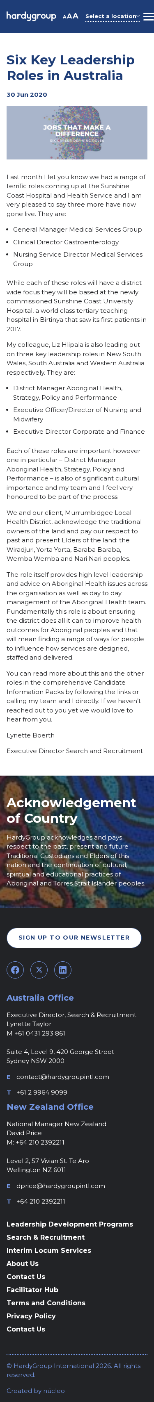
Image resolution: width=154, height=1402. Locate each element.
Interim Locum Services (49, 1250)
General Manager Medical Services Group (77, 229)
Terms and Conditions (46, 1303)
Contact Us (26, 1277)
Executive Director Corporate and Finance (79, 431)
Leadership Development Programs (70, 1224)
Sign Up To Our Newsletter (74, 937)
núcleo (53, 1391)
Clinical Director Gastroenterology (66, 242)
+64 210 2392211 (40, 1201)
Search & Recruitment (46, 1237)
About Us (23, 1264)
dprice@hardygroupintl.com (60, 1186)
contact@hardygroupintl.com (62, 1077)
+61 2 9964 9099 (41, 1092)
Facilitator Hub (32, 1290)
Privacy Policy (31, 1316)
